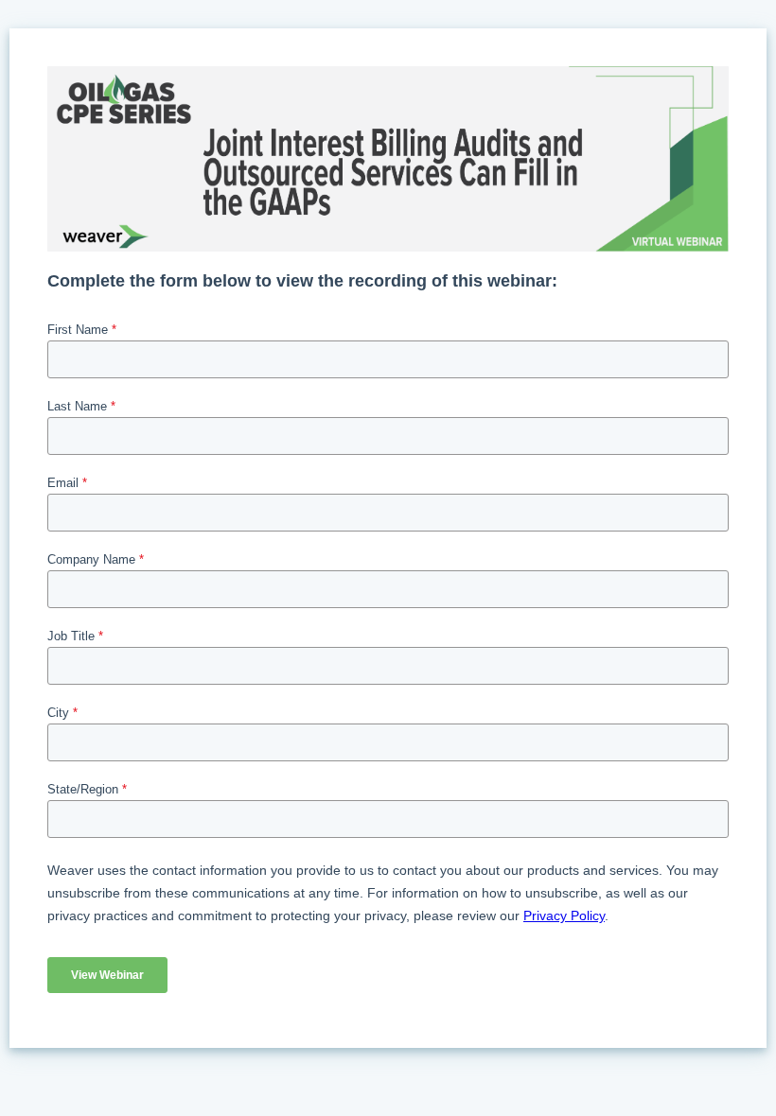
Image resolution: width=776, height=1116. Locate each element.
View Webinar (107, 975)
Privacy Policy (564, 915)
